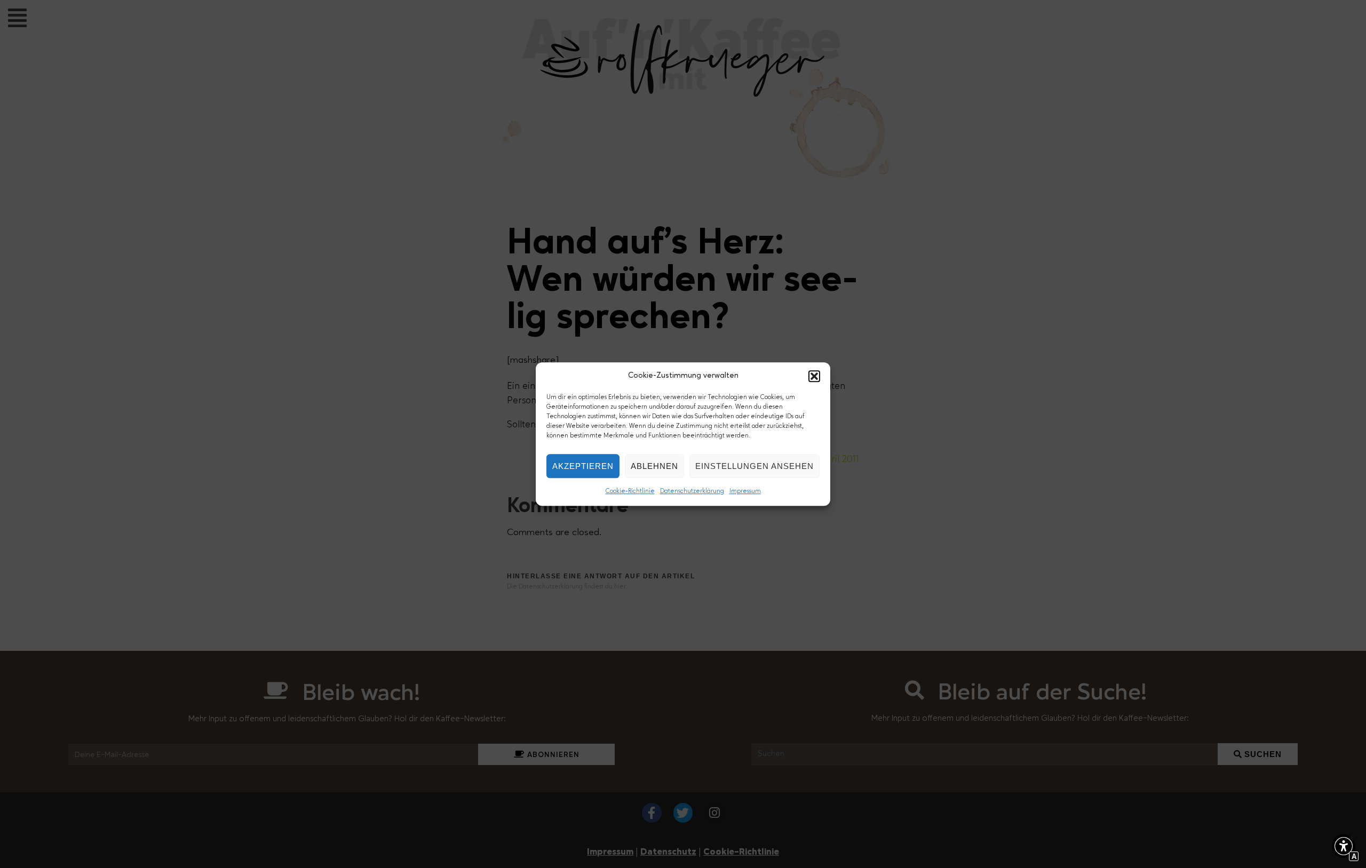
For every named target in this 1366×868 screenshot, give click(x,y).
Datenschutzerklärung (692, 491)
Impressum (745, 491)
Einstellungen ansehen (754, 466)
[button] (814, 376)
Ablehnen (654, 466)
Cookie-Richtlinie (630, 491)
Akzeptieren (583, 466)
